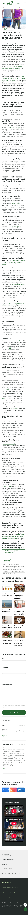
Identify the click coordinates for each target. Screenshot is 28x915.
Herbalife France (7, 869)
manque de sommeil (9, 444)
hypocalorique (16, 204)
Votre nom (4, 659)
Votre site (4, 676)
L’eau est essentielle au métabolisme (12, 341)
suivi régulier (5, 389)
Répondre (4, 736)
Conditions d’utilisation (7, 898)
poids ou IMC (14, 408)
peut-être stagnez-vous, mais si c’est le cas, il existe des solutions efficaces (13, 78)
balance (4, 398)
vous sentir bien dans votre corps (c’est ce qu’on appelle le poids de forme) (13, 262)
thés (10, 348)
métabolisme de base (14, 127)
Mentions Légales (6, 882)
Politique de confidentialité (8, 892)
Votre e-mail (5, 667)
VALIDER (14, 712)
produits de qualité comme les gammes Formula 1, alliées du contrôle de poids (13, 536)
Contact (4, 864)
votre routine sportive (18, 284)
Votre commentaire (7, 684)
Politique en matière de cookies (10, 887)
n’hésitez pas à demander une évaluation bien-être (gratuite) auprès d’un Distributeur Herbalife (13, 550)
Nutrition (7, 7)
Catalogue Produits (8, 859)
